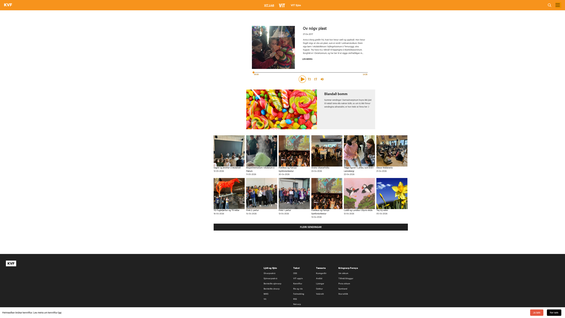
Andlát (319, 279)
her (60, 312)
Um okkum (343, 274)
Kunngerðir (321, 274)
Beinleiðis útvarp (272, 289)
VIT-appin (298, 279)
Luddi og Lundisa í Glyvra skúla (358, 210)
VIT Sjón (296, 5)
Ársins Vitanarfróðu (320, 168)
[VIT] (282, 7)
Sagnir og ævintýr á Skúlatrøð (227, 168)
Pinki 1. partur (285, 210)
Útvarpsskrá (269, 274)
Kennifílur (297, 284)
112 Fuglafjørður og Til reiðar (226, 210)
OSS (295, 274)
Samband (342, 289)
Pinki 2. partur (252, 210)
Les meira (307, 59)
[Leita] (549, 5)
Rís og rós (298, 289)
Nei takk (554, 312)
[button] (302, 79)
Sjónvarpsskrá (270, 279)
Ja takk (536, 312)
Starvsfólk (343, 294)
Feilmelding (298, 294)
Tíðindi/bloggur (345, 279)
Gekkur (319, 289)
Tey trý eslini (382, 210)
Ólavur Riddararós (384, 168)
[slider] (335, 79)
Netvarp (297, 304)
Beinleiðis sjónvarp (272, 284)
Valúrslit (320, 294)
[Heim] (8, 5)
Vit (265, 299)
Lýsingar (320, 284)
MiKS (266, 294)
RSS (295, 299)
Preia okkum (344, 284)
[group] (322, 79)
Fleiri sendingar (311, 227)
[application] (311, 78)
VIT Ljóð (269, 5)
